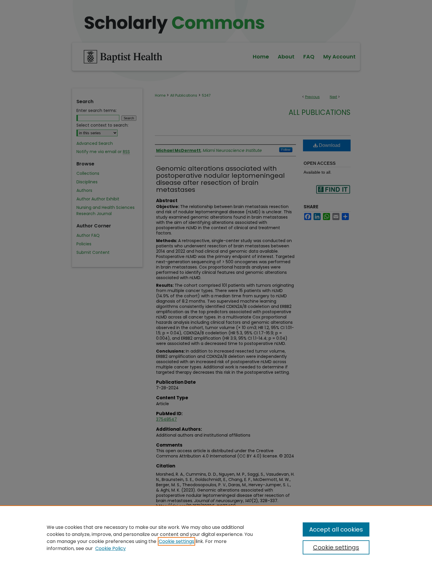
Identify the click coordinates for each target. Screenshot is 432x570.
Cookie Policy (110, 548)
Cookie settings (176, 541)
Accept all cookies (336, 529)
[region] (216, 537)
